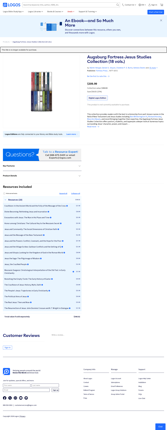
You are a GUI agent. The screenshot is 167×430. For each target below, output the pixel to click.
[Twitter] (10, 398)
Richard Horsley (154, 116)
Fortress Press (101, 71)
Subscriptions (115, 382)
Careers (86, 386)
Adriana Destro (139, 68)
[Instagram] (15, 398)
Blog (140, 386)
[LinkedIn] (26, 398)
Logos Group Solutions (118, 390)
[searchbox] (71, 4)
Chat (160, 426)
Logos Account (116, 378)
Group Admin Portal (117, 394)
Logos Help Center (145, 378)
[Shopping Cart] (161, 5)
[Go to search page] (118, 5)
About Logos (88, 378)
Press (85, 398)
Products (6, 42)
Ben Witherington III (138, 116)
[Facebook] (4, 398)
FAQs (140, 394)
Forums (141, 390)
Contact (86, 382)
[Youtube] (20, 398)
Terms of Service (89, 394)
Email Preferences (117, 386)
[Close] (161, 20)
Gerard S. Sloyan (108, 68)
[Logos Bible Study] (11, 5)
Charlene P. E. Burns (124, 68)
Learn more (71, 134)
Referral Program (89, 390)
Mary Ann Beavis (94, 119)
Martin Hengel (95, 68)
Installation (142, 382)
